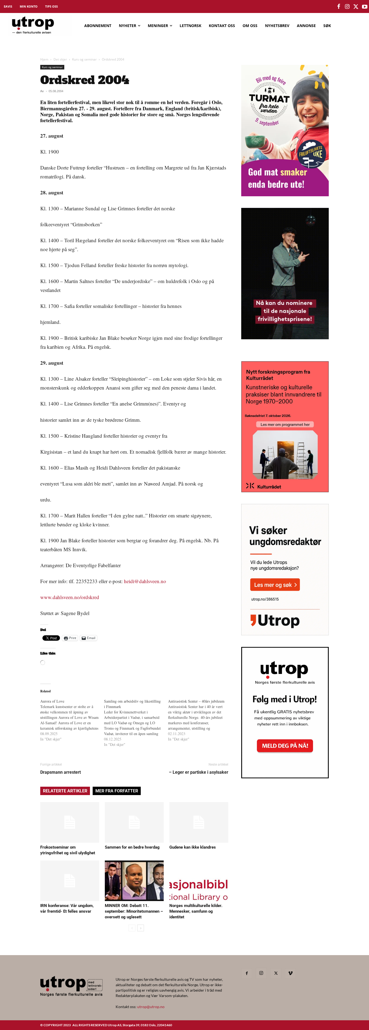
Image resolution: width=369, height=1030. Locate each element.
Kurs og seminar (84, 59)
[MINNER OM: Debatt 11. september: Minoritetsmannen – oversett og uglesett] (134, 880)
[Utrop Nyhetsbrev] (285, 777)
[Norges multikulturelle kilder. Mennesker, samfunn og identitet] (198, 880)
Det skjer (60, 59)
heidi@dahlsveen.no (145, 581)
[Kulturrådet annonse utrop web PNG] (285, 490)
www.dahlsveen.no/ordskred (69, 597)
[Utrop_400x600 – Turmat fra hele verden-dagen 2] (285, 194)
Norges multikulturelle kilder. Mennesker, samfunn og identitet (195, 911)
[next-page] (140, 928)
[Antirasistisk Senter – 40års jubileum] (200, 720)
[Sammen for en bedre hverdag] (134, 822)
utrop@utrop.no (151, 1006)
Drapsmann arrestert (60, 772)
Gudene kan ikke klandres (192, 847)
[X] (275, 973)
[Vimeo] (290, 973)
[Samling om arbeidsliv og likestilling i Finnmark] (136, 723)
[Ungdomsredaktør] (285, 633)
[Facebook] (246, 973)
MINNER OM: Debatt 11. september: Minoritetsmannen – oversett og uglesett (134, 911)
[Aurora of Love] (72, 720)
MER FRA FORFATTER (116, 790)
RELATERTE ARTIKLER (65, 790)
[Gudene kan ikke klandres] (198, 822)
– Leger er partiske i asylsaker (198, 772)
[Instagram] (261, 973)
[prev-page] (132, 928)
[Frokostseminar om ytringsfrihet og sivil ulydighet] (69, 822)
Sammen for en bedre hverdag (132, 847)
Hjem (44, 59)
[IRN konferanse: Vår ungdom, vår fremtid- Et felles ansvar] (69, 880)
